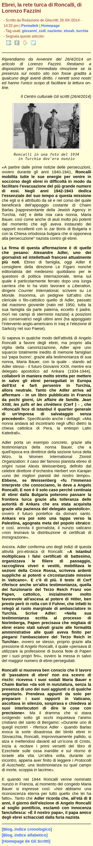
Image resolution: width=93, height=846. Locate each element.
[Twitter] (33, 44)
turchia (82, 31)
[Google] (25, 44)
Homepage (50, 26)
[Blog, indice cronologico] (27, 829)
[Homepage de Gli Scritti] (26, 841)
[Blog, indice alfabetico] (25, 835)
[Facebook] (16, 44)
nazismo (54, 31)
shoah (69, 31)
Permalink (29, 26)
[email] (8, 44)
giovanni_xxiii (34, 31)
